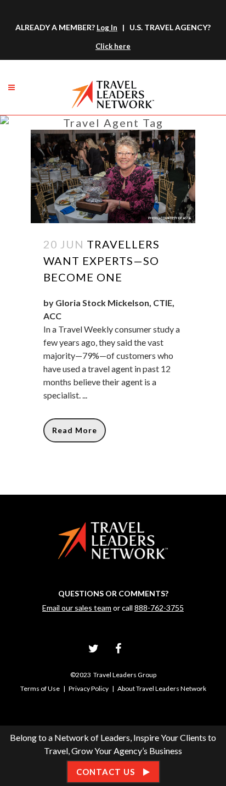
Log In (107, 27)
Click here (113, 46)
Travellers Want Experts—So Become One (101, 260)
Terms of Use (40, 688)
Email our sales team (76, 607)
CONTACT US (105, 772)
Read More (74, 430)
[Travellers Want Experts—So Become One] (113, 176)
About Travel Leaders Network (161, 688)
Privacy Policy (89, 688)
